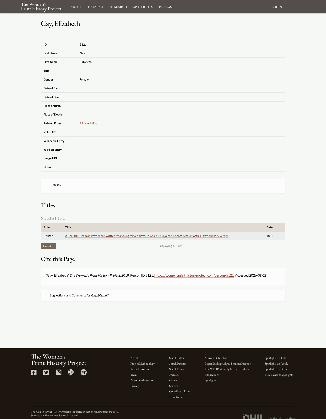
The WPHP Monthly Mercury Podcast (227, 369)
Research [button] (118, 6)
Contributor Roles (179, 391)
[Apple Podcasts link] (71, 374)
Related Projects (139, 369)
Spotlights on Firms (276, 369)
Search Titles (176, 358)
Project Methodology (142, 363)
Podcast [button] (166, 6)
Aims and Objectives (216, 358)
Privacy (134, 386)
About (134, 358)
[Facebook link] (33, 374)
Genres (173, 380)
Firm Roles (175, 397)
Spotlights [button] (143, 6)
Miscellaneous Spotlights (279, 375)
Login (277, 6)
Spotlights (210, 380)
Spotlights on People (276, 363)
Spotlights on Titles (276, 358)
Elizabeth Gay (88, 123)
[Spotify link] (84, 374)
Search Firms (176, 369)
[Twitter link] (46, 374)
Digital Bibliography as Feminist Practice (228, 363)
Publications (212, 375)
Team (133, 375)
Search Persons (177, 363)
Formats (173, 375)
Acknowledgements (141, 380)
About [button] (76, 6)
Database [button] (96, 6)
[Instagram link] (58, 374)
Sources (173, 386)
